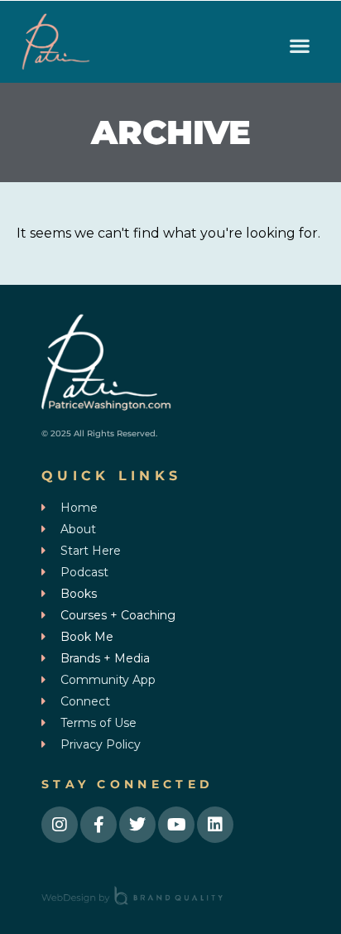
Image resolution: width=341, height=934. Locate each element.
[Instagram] (59, 824)
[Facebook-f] (98, 824)
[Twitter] (137, 824)
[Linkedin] (215, 824)
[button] (300, 46)
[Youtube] (176, 824)
